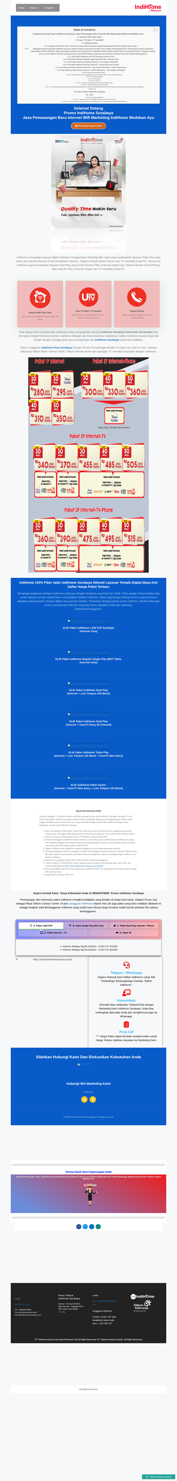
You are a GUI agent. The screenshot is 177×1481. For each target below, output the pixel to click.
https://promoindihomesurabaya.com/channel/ (84, 866)
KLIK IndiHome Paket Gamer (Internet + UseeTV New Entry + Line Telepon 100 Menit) (93, 70)
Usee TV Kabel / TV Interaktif (91, 40)
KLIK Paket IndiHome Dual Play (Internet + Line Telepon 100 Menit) (93, 62)
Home (21, 7)
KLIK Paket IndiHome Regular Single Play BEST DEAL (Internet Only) (93, 59)
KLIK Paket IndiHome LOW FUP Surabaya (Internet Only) (93, 56)
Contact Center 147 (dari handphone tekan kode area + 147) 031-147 (97, 99)
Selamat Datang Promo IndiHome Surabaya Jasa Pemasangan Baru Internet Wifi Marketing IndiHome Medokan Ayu (89, 34)
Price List (97, 80)
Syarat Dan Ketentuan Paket (96, 72)
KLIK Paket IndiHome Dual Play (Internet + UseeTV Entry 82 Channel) (93, 65)
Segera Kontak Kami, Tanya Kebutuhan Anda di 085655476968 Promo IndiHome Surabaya (97, 75)
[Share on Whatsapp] (98, 1226)
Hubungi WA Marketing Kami (88, 1083)
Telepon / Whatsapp (97, 76)
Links (91, 95)
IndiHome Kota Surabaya (56, 347)
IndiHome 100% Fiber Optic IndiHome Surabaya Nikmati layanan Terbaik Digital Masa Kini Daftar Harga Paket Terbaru (92, 46)
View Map (61, 1312)
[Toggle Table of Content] (154, 30)
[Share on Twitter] (85, 1226)
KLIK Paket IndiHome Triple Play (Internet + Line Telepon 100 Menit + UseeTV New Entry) (93, 67)
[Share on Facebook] (78, 1226)
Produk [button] (33, 7)
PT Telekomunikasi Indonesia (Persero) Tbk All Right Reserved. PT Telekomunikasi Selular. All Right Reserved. (97, 101)
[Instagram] (84, 1099)
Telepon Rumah (91, 43)
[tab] (41, 925)
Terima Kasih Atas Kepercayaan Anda (97, 84)
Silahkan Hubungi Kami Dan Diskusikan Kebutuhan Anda (97, 83)
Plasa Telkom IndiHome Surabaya (91, 92)
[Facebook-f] (93, 1099)
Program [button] (49, 7)
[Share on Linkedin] (91, 1226)
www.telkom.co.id (22, 1304)
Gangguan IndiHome (97, 97)
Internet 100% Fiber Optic (91, 37)
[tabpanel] (88, 947)
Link (94, 89)
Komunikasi (97, 79)
